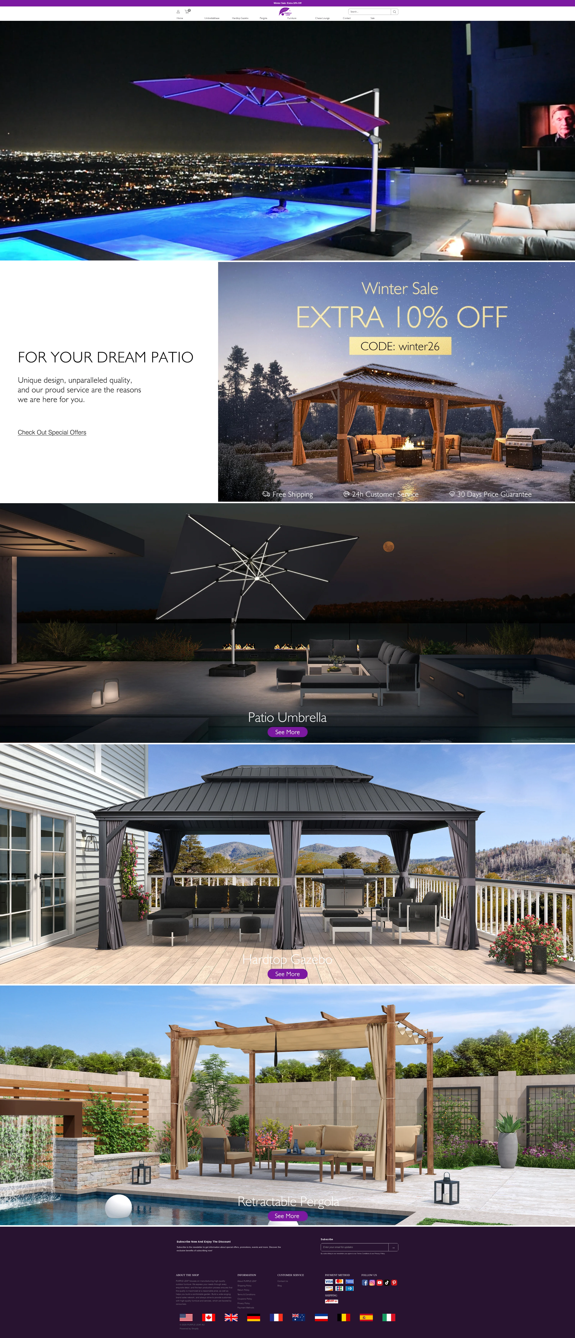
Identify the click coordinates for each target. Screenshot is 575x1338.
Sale (372, 18)
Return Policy (243, 1290)
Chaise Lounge (322, 18)
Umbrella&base (211, 18)
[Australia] (298, 1317)
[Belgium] (343, 1317)
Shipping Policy (244, 1285)
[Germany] (253, 1317)
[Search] (394, 12)
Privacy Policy (243, 1303)
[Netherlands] (321, 1317)
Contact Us (282, 1281)
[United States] (186, 1317)
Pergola (263, 18)
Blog (279, 1285)
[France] (276, 1317)
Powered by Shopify (189, 1328)
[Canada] (208, 1317)
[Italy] (388, 1317)
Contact (347, 18)
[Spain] (366, 1317)
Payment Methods (245, 1307)
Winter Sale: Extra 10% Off (287, 3)
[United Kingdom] (231, 1317)
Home (180, 18)
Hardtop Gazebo (240, 18)
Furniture (292, 18)
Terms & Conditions (246, 1294)
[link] (287, 264)
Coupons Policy (244, 1299)
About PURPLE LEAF (247, 1281)
